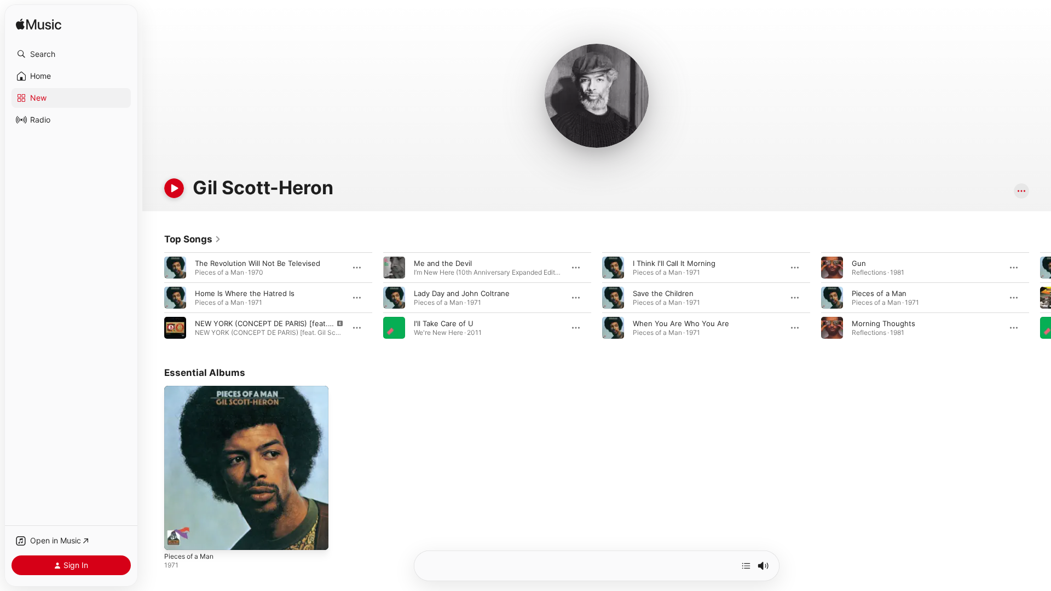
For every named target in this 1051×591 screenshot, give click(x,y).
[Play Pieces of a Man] (178, 536)
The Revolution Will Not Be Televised (257, 263)
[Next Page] (1040, 297)
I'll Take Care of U (443, 323)
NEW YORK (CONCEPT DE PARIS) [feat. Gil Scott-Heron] (290, 323)
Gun (859, 263)
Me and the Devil (443, 263)
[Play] (174, 188)
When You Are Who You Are (681, 323)
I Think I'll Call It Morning (674, 263)
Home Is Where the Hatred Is (244, 293)
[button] (71, 54)
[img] (38, 25)
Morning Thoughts (883, 323)
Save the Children (663, 293)
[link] (192, 239)
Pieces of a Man (879, 293)
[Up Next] (746, 565)
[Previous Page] (153, 297)
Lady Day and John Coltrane (462, 293)
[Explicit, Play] (175, 328)
